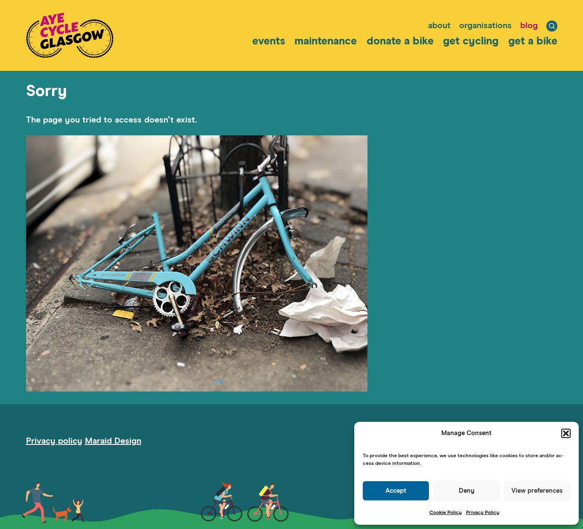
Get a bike (532, 41)
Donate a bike (400, 41)
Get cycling (470, 41)
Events (268, 41)
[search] (551, 26)
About (439, 25)
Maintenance (325, 41)
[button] (566, 433)
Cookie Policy (445, 512)
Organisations (485, 25)
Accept (395, 491)
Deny (467, 491)
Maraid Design (113, 441)
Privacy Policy (482, 512)
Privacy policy (54, 441)
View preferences (537, 491)
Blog (529, 25)
